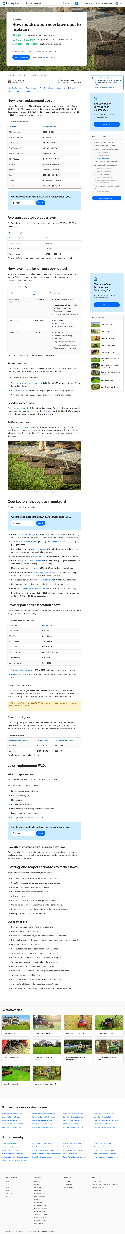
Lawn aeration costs (19, 674)
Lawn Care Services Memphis (73, 1127)
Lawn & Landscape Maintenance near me (46, 1154)
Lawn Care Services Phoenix (11, 1117)
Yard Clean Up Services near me (105, 1154)
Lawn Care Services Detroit (72, 1120)
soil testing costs (39, 549)
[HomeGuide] (10, 3)
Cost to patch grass (104, 171)
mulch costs (34, 568)
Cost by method (46, 88)
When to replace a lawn (105, 177)
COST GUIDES (23, 75)
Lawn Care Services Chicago (73, 1114)
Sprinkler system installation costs (35, 588)
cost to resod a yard (19, 408)
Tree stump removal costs (45, 572)
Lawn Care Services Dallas (103, 1117)
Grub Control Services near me (104, 1147)
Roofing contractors (40, 1220)
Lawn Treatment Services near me (74, 1147)
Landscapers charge (26, 534)
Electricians (37, 1187)
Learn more (111, 87)
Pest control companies (41, 1217)
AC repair (37, 1199)
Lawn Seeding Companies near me (13, 1147)
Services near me (68, 1187)
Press (7, 1190)
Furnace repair (38, 1202)
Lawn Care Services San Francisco (106, 1120)
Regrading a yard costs (34, 561)
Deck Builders (38, 1223)
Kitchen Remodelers (40, 1211)
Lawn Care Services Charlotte (42, 1127)
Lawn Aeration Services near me (105, 1143)
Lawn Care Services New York (11, 1114)
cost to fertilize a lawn (24, 670)
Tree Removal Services (41, 1214)
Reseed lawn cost (103, 152)
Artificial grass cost (103, 158)
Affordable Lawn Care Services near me (15, 1157)
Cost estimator (67, 1184)
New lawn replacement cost (103, 142)
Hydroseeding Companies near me (106, 1157)
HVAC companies (39, 1196)
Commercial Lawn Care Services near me (46, 1150)
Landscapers (38, 1190)
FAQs (18, 91)
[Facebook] (118, 1231)
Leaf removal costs (29, 542)
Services (52, 1231)
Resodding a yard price (105, 155)
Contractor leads (97, 1181)
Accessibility (43, 1231)
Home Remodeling (40, 1205)
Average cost (31, 88)
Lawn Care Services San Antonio (74, 1117)
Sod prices (48, 411)
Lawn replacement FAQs (102, 174)
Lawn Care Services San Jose (42, 1120)
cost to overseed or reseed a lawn (29, 383)
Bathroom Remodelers (41, 1208)
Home (7, 1181)
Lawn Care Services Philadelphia (43, 1117)
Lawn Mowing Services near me (12, 1154)
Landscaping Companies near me (44, 1143)
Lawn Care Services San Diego (11, 1120)
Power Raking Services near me (74, 1157)
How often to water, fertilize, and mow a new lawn (108, 181)
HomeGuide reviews (98, 1187)
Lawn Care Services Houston (104, 1114)
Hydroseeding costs (20, 390)
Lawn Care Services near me (11, 1143)
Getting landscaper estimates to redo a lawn (107, 187)
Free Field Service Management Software (104, 1184)
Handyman (37, 1181)
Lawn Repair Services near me (104, 1150)
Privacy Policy (33, 1231)
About (7, 1187)
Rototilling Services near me (42, 1157)
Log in (7, 1184)
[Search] (76, 3)
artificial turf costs (23, 427)
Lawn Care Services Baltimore (104, 1127)
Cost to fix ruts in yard (104, 168)
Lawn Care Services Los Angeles (43, 1114)
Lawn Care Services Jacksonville (12, 1124)
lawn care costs (47, 580)
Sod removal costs (58, 542)
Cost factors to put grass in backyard (106, 161)
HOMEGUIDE (11, 75)
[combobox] (43, 3)
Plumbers (37, 1184)
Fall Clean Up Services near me (73, 1150)
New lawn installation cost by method (107, 149)
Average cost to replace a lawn (104, 146)
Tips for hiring (67, 1181)
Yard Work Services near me (41, 1147)
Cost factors (62, 88)
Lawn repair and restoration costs (105, 165)
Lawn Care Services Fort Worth (11, 1127)
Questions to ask (103, 191)
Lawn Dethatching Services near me (13, 1160)
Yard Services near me (70, 1154)
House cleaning (39, 1193)
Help (6, 1196)
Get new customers (49, 57)
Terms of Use (23, 1231)
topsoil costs (36, 556)
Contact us (8, 1193)
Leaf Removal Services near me (12, 1150)
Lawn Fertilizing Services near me (74, 1143)
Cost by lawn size (15, 88)
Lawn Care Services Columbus (104, 1124)
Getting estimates (31, 91)
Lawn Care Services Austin (72, 1124)
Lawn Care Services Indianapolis (43, 1124)
